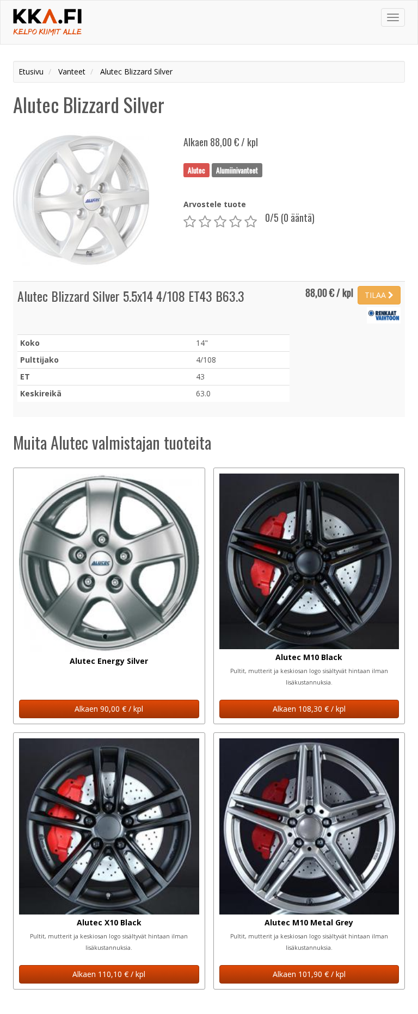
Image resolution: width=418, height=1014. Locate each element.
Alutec (196, 169)
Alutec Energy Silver (109, 661)
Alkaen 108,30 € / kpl (309, 709)
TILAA (376, 295)
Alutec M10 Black (308, 657)
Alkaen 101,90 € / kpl (309, 974)
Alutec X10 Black (109, 922)
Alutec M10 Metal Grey (309, 922)
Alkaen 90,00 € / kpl (109, 709)
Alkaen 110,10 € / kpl (108, 974)
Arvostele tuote (214, 204)
